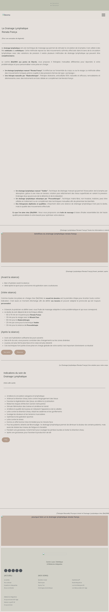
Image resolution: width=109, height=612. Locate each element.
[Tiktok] (20, 570)
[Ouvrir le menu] (103, 15)
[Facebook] (9, 570)
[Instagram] (5, 570)
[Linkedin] (13, 570)
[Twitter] (17, 570)
